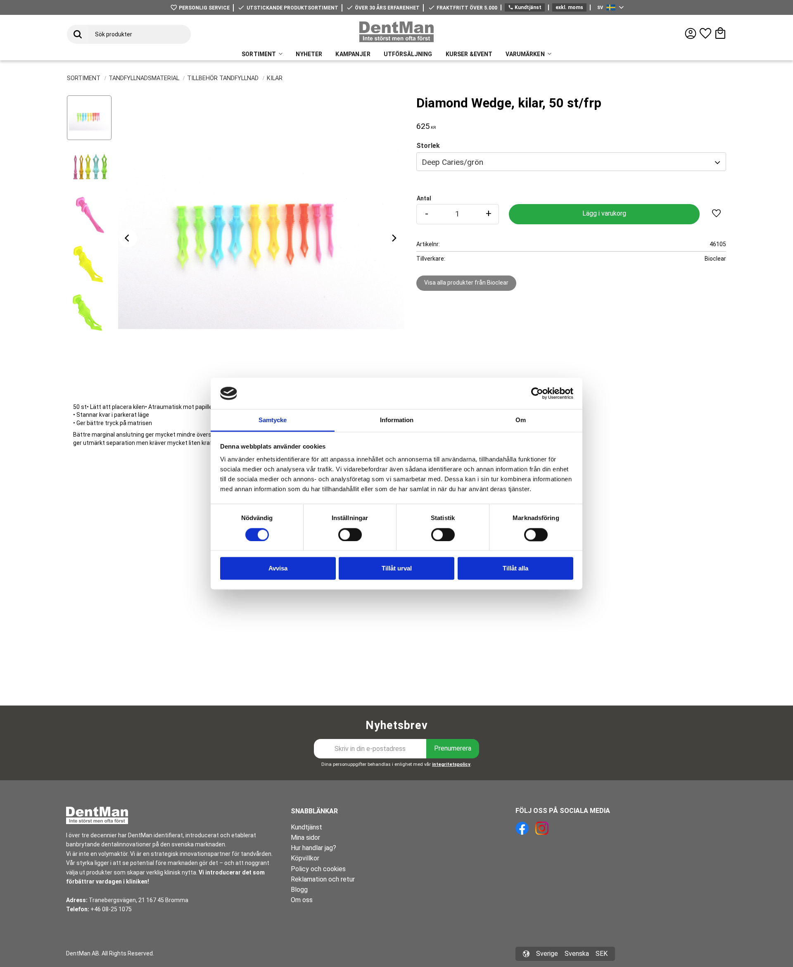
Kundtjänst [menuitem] (306, 827)
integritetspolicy (451, 764)
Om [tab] (520, 420)
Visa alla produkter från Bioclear (466, 282)
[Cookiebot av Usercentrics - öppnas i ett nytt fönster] (537, 393)
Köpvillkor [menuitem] (305, 858)
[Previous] (128, 238)
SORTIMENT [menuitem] (259, 54)
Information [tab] (396, 420)
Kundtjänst (524, 7)
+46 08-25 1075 (111, 909)
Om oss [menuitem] (302, 900)
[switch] (350, 534)
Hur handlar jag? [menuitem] (313, 848)
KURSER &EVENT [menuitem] (469, 54)
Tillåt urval (397, 568)
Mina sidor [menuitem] (305, 837)
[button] (705, 33)
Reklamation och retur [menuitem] (323, 879)
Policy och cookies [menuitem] (318, 869)
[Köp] (604, 214)
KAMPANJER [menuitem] (352, 54)
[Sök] (77, 34)
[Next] (394, 238)
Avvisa (277, 568)
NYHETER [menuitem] (309, 54)
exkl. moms (569, 7)
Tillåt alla (515, 568)
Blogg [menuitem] (299, 889)
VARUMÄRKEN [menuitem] (525, 54)
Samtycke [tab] (273, 420)
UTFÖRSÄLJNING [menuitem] (408, 54)
